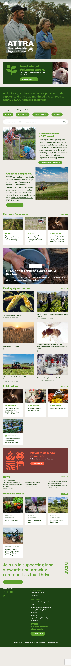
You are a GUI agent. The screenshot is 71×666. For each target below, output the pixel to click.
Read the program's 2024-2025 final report (19, 199)
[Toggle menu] (67, 4)
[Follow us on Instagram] (4, 592)
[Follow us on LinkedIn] (4, 596)
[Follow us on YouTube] (11, 592)
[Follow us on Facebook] (8, 592)
